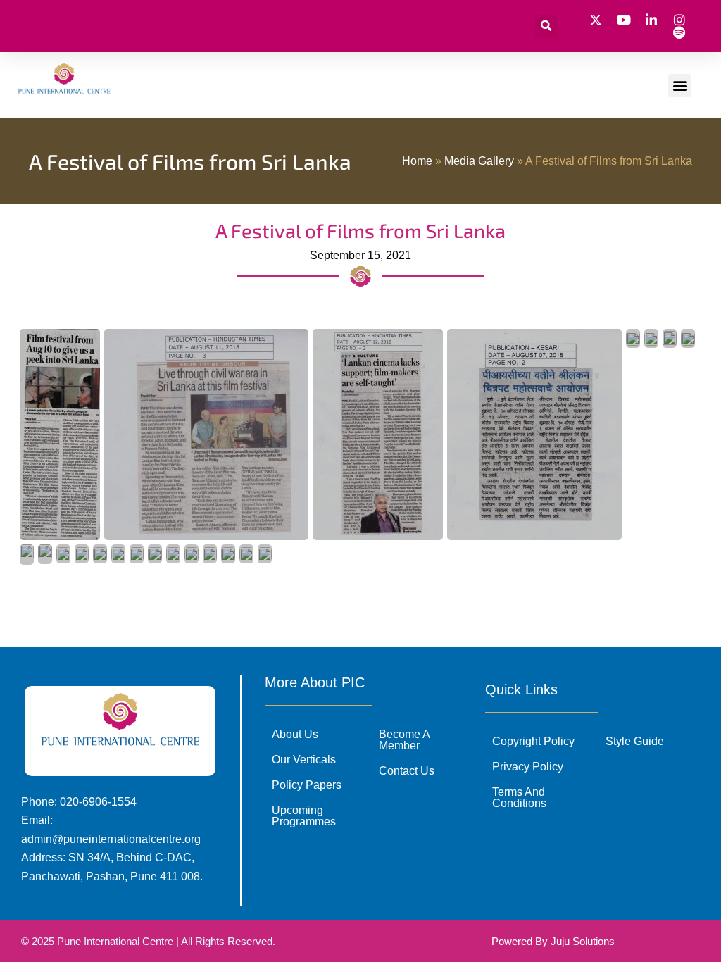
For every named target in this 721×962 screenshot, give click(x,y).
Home (417, 161)
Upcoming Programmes (304, 815)
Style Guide (635, 741)
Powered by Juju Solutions (553, 941)
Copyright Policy (533, 741)
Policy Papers (306, 785)
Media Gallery (479, 161)
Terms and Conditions (519, 797)
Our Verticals (304, 760)
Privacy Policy (527, 767)
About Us (295, 734)
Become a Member (404, 739)
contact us (406, 771)
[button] (546, 26)
